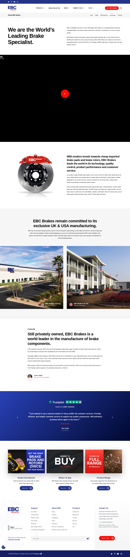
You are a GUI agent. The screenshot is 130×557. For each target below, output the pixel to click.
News (53, 520)
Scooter (75, 517)
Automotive (76, 511)
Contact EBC (35, 514)
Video (96, 15)
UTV (74, 526)
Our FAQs (34, 511)
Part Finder (34, 520)
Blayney (37, 553)
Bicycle (75, 520)
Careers (54, 514)
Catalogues (55, 517)
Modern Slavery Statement (59, 529)
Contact (120, 15)
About (53, 511)
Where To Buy (35, 517)
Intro (91, 15)
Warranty (33, 523)
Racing (75, 523)
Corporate (112, 15)
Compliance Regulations (38, 529)
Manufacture (104, 15)
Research (54, 523)
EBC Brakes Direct (36, 526)
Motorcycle (76, 514)
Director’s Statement (58, 526)
